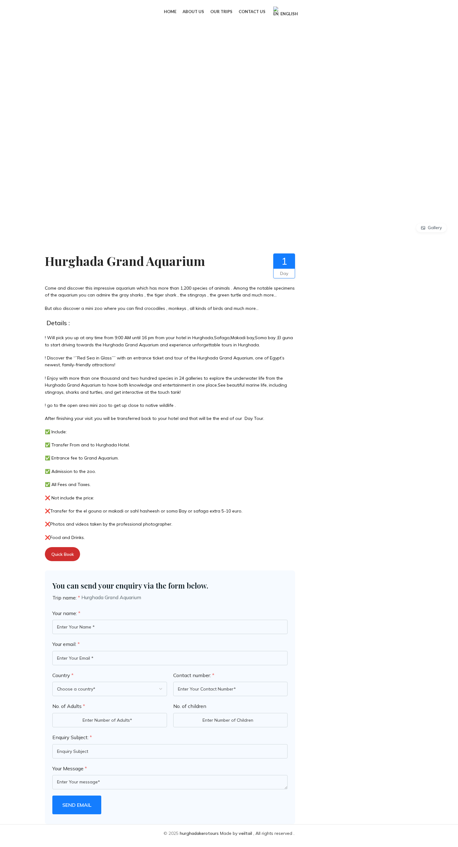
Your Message (69, 768)
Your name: (66, 613)
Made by (209, 833)
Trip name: (66, 597)
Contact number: (193, 675)
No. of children (189, 706)
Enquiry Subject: (72, 737)
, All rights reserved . (266, 833)
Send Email (76, 805)
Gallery (435, 227)
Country (63, 675)
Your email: (66, 644)
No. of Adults (68, 706)
